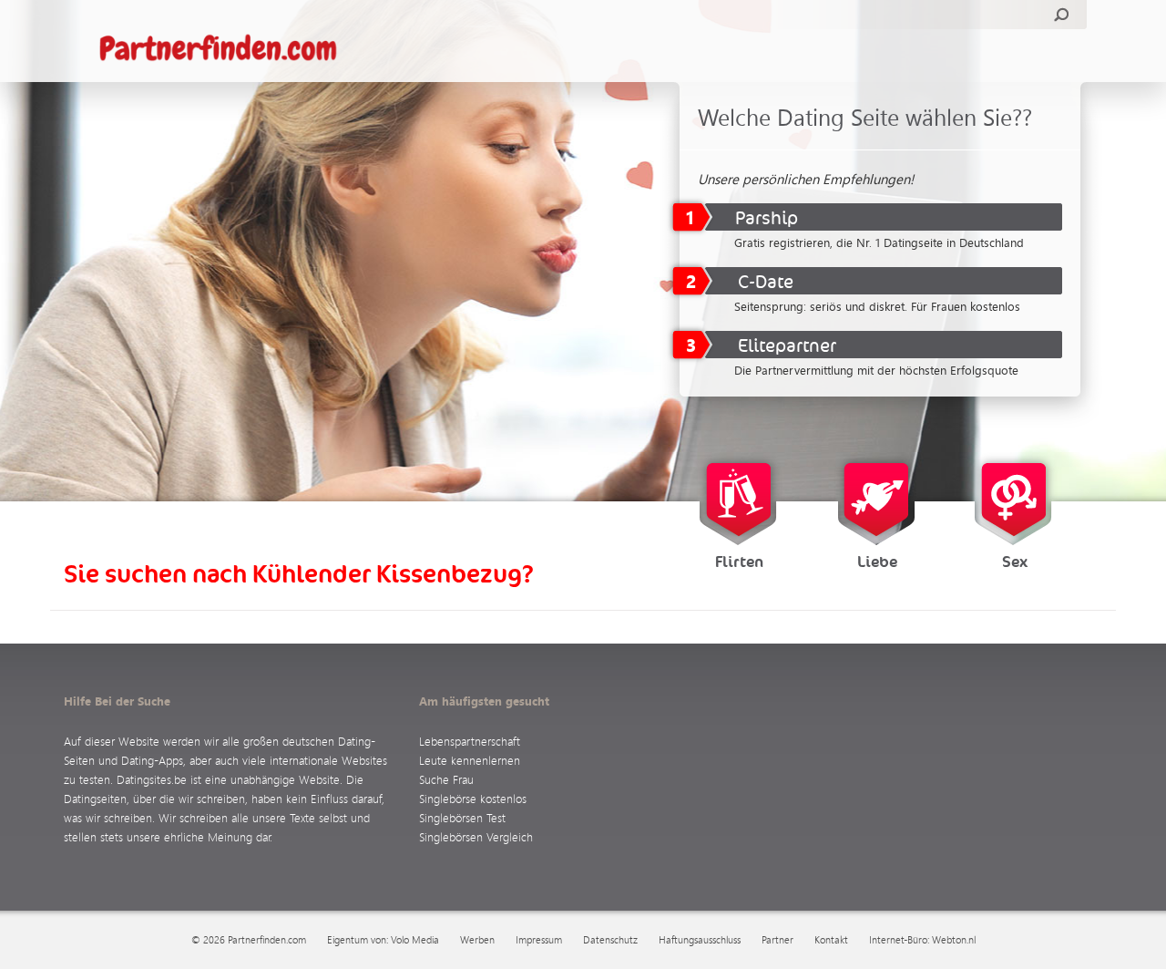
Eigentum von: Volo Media (383, 939)
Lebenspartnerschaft (469, 740)
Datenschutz (610, 939)
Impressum (539, 939)
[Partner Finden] (227, 49)
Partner (777, 939)
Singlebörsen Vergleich (476, 836)
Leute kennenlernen (469, 760)
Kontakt (831, 939)
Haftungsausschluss (700, 939)
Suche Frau (446, 779)
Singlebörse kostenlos (473, 798)
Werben (477, 939)
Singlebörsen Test (462, 817)
